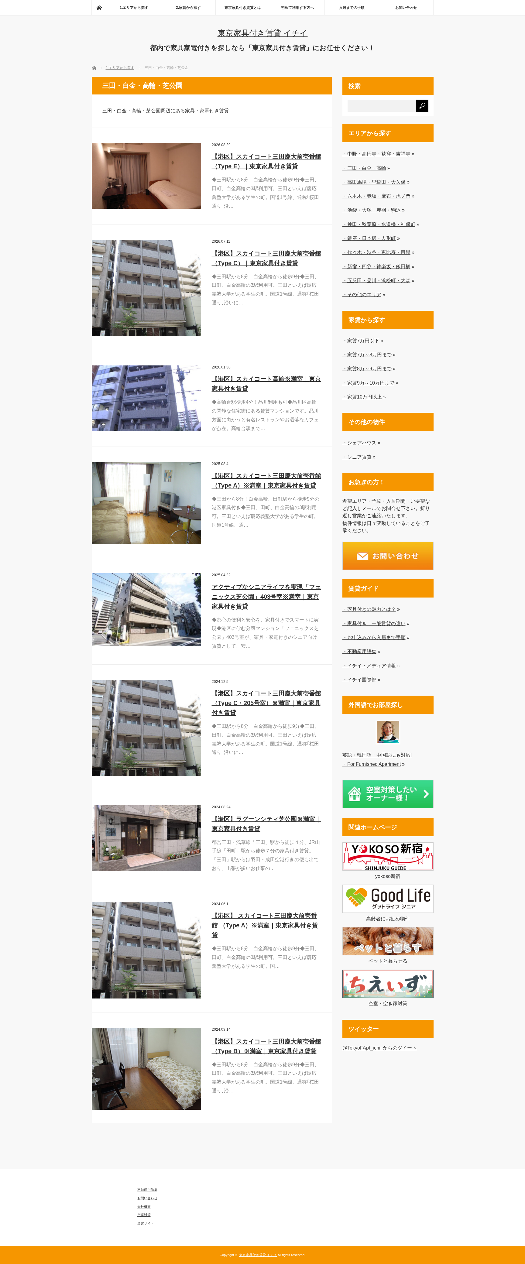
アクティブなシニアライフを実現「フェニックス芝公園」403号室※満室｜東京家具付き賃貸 (266, 597)
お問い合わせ (406, 7)
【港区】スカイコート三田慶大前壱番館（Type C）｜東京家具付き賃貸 (266, 258)
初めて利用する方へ (297, 7)
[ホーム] (99, 7)
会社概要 (144, 1206)
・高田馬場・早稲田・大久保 (374, 182)
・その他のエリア (361, 294)
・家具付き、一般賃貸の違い (374, 623)
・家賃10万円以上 (362, 396)
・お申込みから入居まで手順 (374, 637)
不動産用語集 (147, 1189)
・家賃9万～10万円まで (368, 382)
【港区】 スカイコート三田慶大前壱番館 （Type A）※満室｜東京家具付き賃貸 (265, 925)
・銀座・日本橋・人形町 (369, 238)
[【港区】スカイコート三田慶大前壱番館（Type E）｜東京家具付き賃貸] (146, 176)
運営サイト (145, 1223)
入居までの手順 (352, 7)
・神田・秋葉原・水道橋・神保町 (378, 224)
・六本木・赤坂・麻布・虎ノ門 (376, 196)
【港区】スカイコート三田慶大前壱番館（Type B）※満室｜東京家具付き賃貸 (266, 1046)
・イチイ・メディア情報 (369, 665)
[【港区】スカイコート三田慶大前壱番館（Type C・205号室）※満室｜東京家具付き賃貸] (146, 728)
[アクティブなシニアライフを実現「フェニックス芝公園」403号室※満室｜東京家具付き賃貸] (146, 609)
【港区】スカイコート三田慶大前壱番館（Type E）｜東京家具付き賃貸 (266, 161)
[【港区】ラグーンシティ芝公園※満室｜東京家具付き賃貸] (146, 838)
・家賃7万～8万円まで (367, 354)
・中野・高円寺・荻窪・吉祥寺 (376, 153)
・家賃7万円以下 (360, 340)
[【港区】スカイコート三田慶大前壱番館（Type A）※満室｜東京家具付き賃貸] (146, 503)
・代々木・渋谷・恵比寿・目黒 (376, 252)
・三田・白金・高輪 (364, 168)
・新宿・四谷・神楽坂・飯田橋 (376, 266)
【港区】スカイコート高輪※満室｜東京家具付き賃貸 (266, 383)
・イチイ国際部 (359, 679)
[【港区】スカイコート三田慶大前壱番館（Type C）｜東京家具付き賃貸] (146, 288)
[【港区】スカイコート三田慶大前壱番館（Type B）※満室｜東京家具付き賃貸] (146, 1069)
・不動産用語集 (359, 651)
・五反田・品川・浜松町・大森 (376, 280)
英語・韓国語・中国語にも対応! (377, 755)
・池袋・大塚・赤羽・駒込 (371, 210)
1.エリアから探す (134, 7)
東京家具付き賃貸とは (243, 7)
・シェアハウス (359, 442)
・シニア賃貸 (357, 457)
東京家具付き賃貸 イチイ (263, 33)
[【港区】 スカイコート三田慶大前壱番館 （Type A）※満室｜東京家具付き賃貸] (146, 950)
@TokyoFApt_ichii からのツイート (379, 1047)
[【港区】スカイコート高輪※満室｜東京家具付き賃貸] (146, 398)
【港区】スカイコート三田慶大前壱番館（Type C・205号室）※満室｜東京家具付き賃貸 (266, 703)
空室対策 (144, 1215)
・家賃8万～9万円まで (367, 368)
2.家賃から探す (188, 7)
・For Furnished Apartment (371, 764)
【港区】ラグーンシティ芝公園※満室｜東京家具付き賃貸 (266, 824)
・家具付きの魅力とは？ (369, 609)
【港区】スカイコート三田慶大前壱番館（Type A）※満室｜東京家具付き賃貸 (266, 480)
